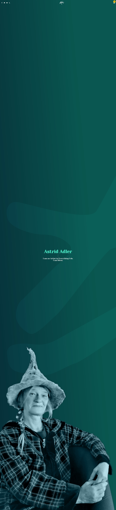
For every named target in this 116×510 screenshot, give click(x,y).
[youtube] (4, 3)
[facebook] (2, 3)
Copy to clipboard (114, 1)
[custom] (7, 3)
